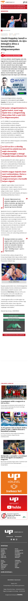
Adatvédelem (11, 579)
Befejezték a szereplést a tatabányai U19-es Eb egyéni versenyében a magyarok (14, 457)
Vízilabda (17, 567)
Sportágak (4, 545)
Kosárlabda (17, 554)
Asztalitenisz (4, 548)
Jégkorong (3, 556)
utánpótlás (17, 33)
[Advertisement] (14, 350)
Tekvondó (3, 567)
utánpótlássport (4, 35)
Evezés (2, 554)
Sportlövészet (4, 564)
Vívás (16, 566)
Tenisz (2, 569)
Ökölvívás (17, 557)
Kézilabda (17, 551)
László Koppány (4, 33)
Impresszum (17, 579)
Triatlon (17, 563)
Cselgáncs (3, 553)
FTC (10, 35)
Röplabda (3, 561)
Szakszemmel (9, 536)
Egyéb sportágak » (7, 572)
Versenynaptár (18, 536)
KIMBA (14, 35)
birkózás (11, 33)
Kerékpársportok (19, 550)
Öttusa (2, 560)
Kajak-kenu (3, 557)
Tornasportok (18, 561)
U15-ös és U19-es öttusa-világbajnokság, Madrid (15, 5)
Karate (16, 548)
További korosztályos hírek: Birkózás (14, 334)
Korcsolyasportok (19, 553)
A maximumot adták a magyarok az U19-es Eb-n (13, 402)
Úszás (16, 564)
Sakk (2, 563)
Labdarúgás (17, 556)
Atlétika (3, 550)
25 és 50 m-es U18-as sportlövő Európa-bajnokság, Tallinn (15, 8)
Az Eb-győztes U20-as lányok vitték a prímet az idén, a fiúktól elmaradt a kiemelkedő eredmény (14, 429)
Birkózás (4, 11)
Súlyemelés (3, 566)
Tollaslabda (17, 560)
